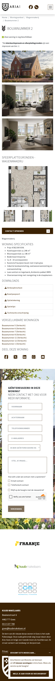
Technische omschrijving (18, 312)
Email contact (17, 481)
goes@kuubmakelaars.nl (13, 628)
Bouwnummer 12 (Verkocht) (14, 340)
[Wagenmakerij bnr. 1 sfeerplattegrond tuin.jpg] (46, 215)
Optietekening (13, 300)
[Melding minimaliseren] (50, 653)
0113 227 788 (8, 623)
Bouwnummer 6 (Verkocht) (13, 328)
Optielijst (11, 306)
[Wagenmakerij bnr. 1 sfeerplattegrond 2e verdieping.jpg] (27, 215)
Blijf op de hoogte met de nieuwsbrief (27, 490)
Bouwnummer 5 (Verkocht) (13, 325)
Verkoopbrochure (14, 287)
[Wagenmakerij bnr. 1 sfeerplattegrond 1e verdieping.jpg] (9, 215)
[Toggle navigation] (50, 7)
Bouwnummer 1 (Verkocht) (13, 343)
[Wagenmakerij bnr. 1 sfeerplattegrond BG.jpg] (27, 186)
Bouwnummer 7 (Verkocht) (13, 331)
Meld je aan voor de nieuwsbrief (29, 673)
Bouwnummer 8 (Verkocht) (13, 334)
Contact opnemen (14, 231)
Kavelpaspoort (13, 294)
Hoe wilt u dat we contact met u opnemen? (27, 476)
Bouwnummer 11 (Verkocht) (14, 337)
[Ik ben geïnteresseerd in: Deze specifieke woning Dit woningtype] (24, 448)
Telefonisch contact (20, 485)
